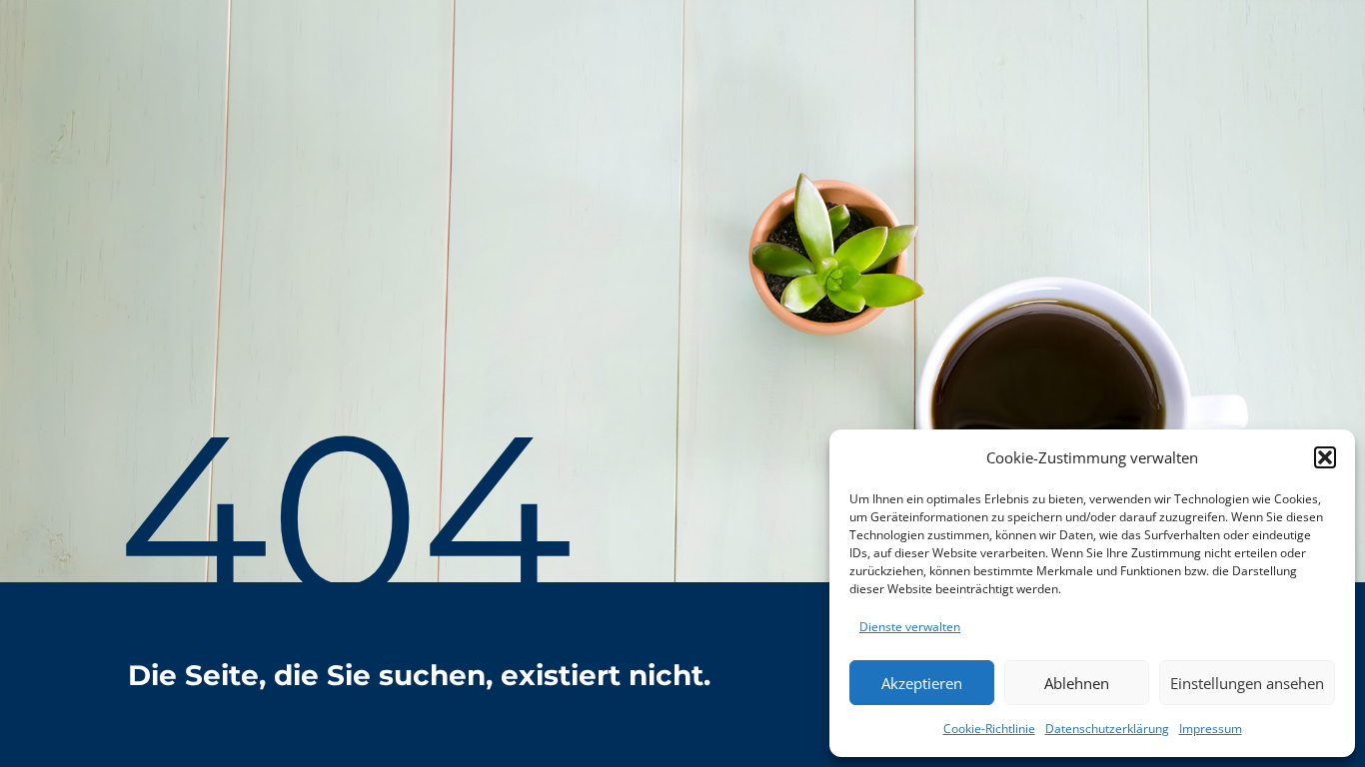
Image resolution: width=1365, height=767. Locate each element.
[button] (1325, 457)
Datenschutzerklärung (1107, 728)
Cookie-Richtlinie (989, 728)
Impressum (1210, 728)
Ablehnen (1076, 683)
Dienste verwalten (909, 626)
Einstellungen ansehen (1247, 683)
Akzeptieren (921, 683)
